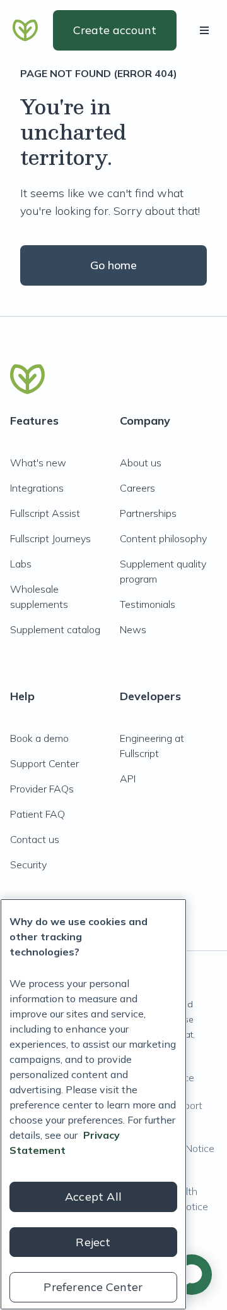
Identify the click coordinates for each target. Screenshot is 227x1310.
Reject (93, 1242)
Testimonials (147, 604)
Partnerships (148, 513)
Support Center (44, 763)
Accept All (93, 1196)
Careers (137, 488)
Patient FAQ (37, 814)
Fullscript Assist (45, 513)
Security (28, 864)
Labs (21, 563)
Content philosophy (163, 538)
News (133, 629)
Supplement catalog (55, 629)
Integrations (37, 488)
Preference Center (93, 1287)
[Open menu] (207, 30)
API (128, 778)
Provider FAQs (42, 788)
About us (140, 462)
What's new (38, 462)
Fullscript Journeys (50, 538)
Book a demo (39, 738)
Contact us (34, 839)
